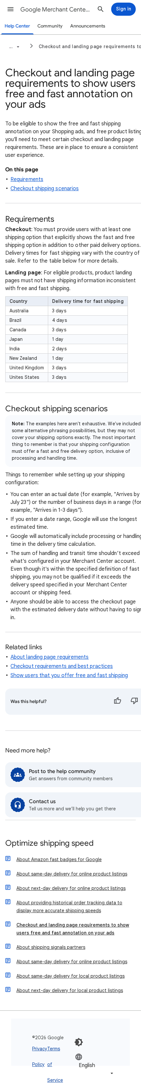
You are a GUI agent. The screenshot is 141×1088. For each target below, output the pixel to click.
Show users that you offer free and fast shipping (69, 675)
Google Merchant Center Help (56, 9)
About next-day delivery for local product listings (69, 990)
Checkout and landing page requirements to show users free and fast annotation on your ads (72, 929)
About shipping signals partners (50, 947)
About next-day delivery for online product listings (71, 888)
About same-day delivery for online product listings (71, 874)
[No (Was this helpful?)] (134, 701)
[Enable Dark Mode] (79, 1042)
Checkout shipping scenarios (44, 188)
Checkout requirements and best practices (61, 666)
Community (50, 26)
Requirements (26, 179)
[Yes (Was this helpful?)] (117, 701)
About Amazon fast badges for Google (59, 859)
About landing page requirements (49, 657)
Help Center (17, 26)
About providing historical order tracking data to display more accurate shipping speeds (69, 906)
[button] (10, 9)
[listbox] (95, 1065)
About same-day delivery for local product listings (70, 976)
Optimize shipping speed (49, 843)
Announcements (87, 26)
